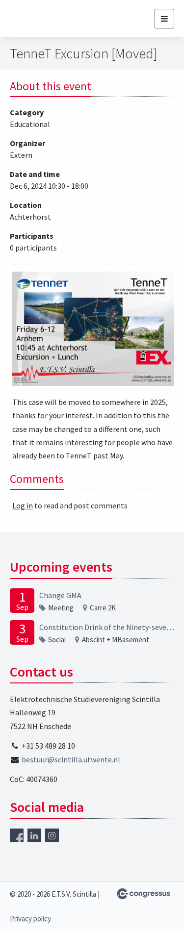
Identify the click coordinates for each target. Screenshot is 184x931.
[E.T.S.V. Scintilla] (53, 19)
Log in (22, 505)
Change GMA (60, 595)
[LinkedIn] (34, 835)
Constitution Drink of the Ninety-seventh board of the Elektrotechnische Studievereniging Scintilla (106, 627)
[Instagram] (52, 835)
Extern (21, 155)
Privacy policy (30, 918)
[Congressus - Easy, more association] (143, 893)
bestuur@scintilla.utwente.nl (71, 759)
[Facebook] (17, 835)
